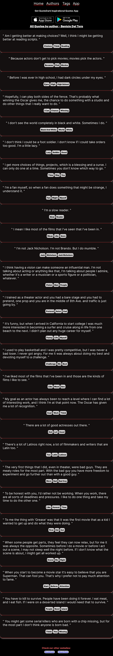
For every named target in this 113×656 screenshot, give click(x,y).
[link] (39, 3)
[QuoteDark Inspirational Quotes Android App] (67, 19)
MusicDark (63, 652)
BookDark (49, 652)
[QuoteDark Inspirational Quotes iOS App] (43, 19)
